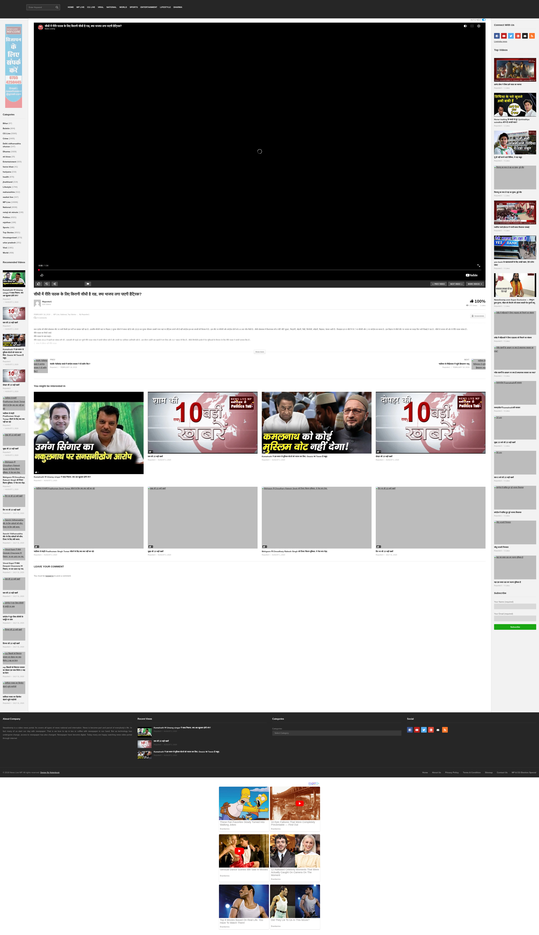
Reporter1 (47, 301)
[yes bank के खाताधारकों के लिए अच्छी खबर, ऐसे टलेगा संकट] (515, 247)
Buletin (6, 128)
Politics (7, 217)
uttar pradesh (9, 242)
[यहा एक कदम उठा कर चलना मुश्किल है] (515, 567)
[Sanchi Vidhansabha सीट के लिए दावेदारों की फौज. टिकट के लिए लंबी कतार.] (14, 524)
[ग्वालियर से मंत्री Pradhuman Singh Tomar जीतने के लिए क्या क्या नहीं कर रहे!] (14, 403)
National (7, 207)
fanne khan (8, 167)
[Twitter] (511, 36)
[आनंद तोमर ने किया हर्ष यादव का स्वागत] (515, 70)
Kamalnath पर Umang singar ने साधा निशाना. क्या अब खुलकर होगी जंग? (13, 293)
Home (425, 772)
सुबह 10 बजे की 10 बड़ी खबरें (504, 442)
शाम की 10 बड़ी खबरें (10, 322)
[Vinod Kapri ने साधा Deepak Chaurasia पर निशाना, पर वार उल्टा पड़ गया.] (14, 554)
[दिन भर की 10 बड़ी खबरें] (14, 500)
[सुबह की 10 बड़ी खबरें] (14, 439)
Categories (277, 729)
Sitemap (489, 772)
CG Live (7, 133)
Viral (5, 248)
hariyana (7, 172)
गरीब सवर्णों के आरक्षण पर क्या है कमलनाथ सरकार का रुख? (515, 372)
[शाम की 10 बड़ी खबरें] (14, 313)
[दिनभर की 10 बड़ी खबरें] (14, 634)
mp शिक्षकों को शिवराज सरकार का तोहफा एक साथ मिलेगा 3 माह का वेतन (14, 670)
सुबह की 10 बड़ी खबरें (10, 449)
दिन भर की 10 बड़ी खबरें (11, 510)
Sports (6, 227)
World (6, 253)
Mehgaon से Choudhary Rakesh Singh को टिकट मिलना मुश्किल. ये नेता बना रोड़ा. (14, 480)
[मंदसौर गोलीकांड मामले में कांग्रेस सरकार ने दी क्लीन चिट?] (145, 369)
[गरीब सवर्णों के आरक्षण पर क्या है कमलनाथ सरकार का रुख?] (515, 358)
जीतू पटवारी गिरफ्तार (501, 547)
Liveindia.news (500, 41)
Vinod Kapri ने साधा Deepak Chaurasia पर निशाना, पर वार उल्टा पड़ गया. (13, 566)
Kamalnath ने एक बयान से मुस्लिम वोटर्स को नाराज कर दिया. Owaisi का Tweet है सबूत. (295, 456)
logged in (49, 576)
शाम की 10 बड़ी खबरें (10, 593)
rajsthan (7, 222)
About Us (436, 772)
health (6, 177)
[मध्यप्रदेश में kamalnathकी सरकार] (515, 393)
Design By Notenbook (50, 772)
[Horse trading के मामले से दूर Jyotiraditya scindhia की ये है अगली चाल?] (515, 105)
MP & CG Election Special (524, 772)
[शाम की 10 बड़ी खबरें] (14, 583)
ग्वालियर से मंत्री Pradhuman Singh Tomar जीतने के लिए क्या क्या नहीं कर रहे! (64, 551)
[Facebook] (497, 36)
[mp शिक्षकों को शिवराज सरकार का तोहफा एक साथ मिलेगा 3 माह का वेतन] (14, 658)
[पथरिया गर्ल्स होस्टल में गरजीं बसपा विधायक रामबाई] (515, 212)
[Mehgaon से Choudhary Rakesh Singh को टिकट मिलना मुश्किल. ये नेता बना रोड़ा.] (14, 467)
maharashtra (9, 192)
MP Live (7, 202)
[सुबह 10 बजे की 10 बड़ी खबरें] (515, 428)
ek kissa (7, 157)
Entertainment (10, 162)
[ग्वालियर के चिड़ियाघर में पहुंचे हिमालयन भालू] (374, 367)
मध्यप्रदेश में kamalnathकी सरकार (507, 407)
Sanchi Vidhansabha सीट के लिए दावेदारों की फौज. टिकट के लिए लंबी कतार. (13, 537)
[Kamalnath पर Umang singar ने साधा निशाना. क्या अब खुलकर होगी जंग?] (14, 278)
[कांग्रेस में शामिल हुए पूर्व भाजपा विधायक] (515, 498)
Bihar (5, 123)
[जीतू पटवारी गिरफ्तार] (515, 532)
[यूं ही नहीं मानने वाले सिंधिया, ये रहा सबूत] (515, 142)
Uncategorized (10, 237)
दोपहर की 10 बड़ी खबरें (11, 385)
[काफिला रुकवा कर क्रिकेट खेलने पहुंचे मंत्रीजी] (14, 687)
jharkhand (8, 182)
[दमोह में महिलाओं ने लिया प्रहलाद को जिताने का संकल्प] (515, 323)
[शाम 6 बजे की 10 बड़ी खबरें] (515, 463)
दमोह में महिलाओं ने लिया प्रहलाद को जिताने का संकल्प (513, 337)
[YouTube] (504, 36)
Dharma (7, 151)
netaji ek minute (11, 212)
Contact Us (502, 772)
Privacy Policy (452, 772)
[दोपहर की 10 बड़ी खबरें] (14, 375)
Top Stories (8, 232)
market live (8, 197)
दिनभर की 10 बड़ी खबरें (11, 643)
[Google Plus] (518, 36)
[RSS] (532, 36)
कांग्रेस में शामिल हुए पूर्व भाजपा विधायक (507, 512)
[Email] (525, 36)
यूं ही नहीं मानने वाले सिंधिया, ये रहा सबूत (508, 157)
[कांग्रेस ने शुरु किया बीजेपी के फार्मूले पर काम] (14, 607)
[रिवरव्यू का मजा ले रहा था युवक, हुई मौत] (515, 177)
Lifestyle (7, 187)
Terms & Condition (472, 772)
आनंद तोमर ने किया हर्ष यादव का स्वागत (507, 84)
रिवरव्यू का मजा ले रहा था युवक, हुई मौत (508, 192)
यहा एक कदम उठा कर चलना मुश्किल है (507, 582)
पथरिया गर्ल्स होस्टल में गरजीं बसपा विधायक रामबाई (511, 227)
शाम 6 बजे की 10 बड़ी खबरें (504, 477)
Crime (6, 138)
